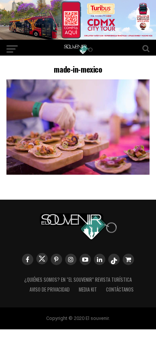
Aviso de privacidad (50, 289)
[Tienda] (128, 259)
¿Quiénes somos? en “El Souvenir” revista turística (78, 279)
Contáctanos (120, 289)
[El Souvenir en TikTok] (114, 259)
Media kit (88, 289)
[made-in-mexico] (78, 172)
